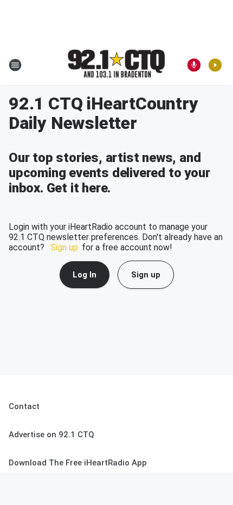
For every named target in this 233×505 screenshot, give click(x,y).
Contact (24, 406)
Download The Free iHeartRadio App (78, 463)
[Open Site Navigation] (15, 65)
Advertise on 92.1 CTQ (51, 434)
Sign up (64, 247)
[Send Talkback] (193, 65)
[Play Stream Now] (215, 65)
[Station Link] (116, 64)
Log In (84, 275)
